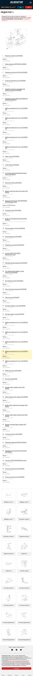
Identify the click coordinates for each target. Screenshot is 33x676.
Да (20, 7)
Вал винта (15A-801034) (11, 379)
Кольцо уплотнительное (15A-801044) (14, 468)
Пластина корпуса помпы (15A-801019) (15, 228)
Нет (29, 7)
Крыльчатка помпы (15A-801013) (13, 182)
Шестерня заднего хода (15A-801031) (14, 314)
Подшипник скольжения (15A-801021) (14, 245)
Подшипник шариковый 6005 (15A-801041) (15, 442)
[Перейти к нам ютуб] (21, 650)
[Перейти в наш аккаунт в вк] (12, 650)
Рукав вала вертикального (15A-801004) (15, 80)
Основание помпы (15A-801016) (13, 210)
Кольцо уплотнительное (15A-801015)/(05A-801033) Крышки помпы (16, 201)
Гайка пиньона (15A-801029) (12, 297)
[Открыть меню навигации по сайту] (31, 2)
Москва (12, 7)
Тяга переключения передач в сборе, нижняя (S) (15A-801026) (14, 272)
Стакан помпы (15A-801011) (12, 164)
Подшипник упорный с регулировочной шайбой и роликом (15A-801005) (15, 89)
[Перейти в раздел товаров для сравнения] (17, 673)
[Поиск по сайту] (2, 2)
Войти (23, 675)
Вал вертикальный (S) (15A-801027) (14, 280)
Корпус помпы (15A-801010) (12, 156)
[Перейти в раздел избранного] (10, 673)
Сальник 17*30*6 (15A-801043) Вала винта (16, 460)
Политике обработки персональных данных (18, 660)
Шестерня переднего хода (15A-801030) (15, 305)
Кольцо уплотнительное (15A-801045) (14, 477)
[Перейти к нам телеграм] (17, 650)
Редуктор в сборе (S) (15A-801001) (14, 55)
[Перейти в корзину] (30, 673)
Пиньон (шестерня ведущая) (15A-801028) (15, 289)
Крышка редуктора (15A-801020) (13, 236)
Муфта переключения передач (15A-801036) (16, 397)
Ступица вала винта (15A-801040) (13, 434)
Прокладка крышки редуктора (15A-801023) (16, 262)
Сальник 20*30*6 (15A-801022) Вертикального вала (12, 254)
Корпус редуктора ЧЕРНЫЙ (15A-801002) (15, 64)
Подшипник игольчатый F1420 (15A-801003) (16, 72)
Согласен (16, 668)
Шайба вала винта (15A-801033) (13, 370)
